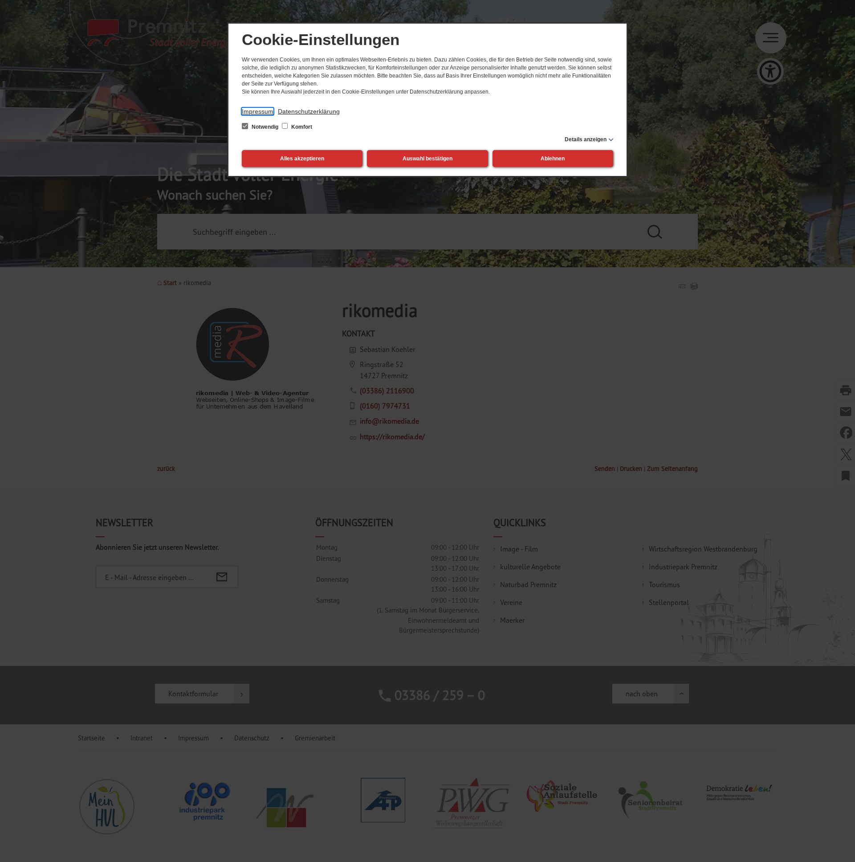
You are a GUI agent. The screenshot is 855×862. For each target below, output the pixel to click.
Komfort (301, 127)
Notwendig (265, 127)
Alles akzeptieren (302, 158)
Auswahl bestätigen (427, 158)
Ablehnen (553, 158)
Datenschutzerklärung (309, 111)
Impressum (257, 111)
